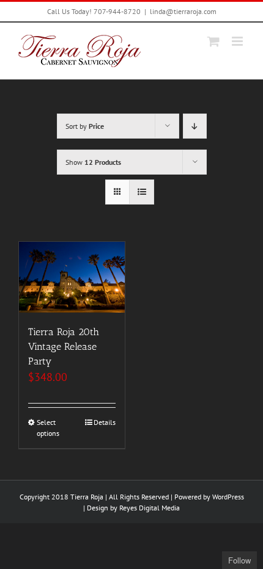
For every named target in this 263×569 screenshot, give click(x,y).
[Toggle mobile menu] (238, 41)
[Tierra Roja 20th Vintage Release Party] (72, 277)
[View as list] (142, 192)
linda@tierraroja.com (183, 11)
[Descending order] (195, 126)
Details (105, 422)
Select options (48, 428)
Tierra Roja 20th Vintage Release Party (63, 346)
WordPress (228, 496)
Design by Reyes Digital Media (133, 507)
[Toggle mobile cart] (213, 41)
